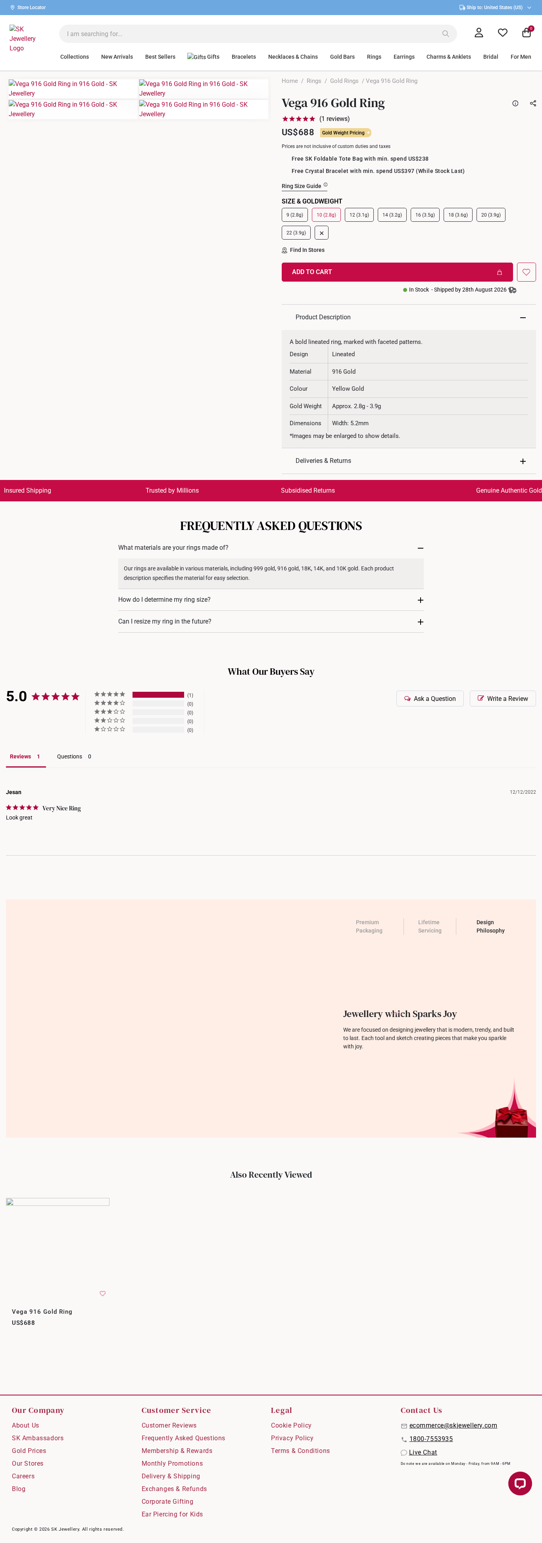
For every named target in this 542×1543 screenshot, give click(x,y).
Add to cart (312, 272)
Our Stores (28, 1463)
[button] (526, 272)
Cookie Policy (291, 1425)
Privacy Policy (292, 1438)
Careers (23, 1476)
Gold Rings (344, 80)
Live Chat (423, 1452)
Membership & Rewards (177, 1451)
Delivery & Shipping (171, 1476)
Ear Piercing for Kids (173, 1514)
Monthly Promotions (172, 1463)
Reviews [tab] (20, 756)
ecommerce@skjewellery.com (453, 1425)
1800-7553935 (431, 1439)
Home (290, 80)
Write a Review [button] (507, 698)
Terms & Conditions (300, 1451)
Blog (18, 1489)
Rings (314, 80)
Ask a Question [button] (435, 698)
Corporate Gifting (168, 1501)
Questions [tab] (69, 756)
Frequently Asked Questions (184, 1438)
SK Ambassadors (37, 1438)
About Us (25, 1425)
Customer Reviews (169, 1425)
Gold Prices (29, 1451)
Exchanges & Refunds (174, 1489)
